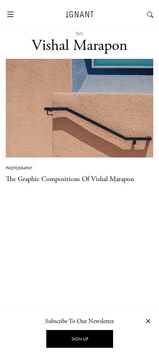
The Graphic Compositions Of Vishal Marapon (70, 178)
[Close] (148, 321)
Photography (19, 168)
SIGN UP (79, 339)
